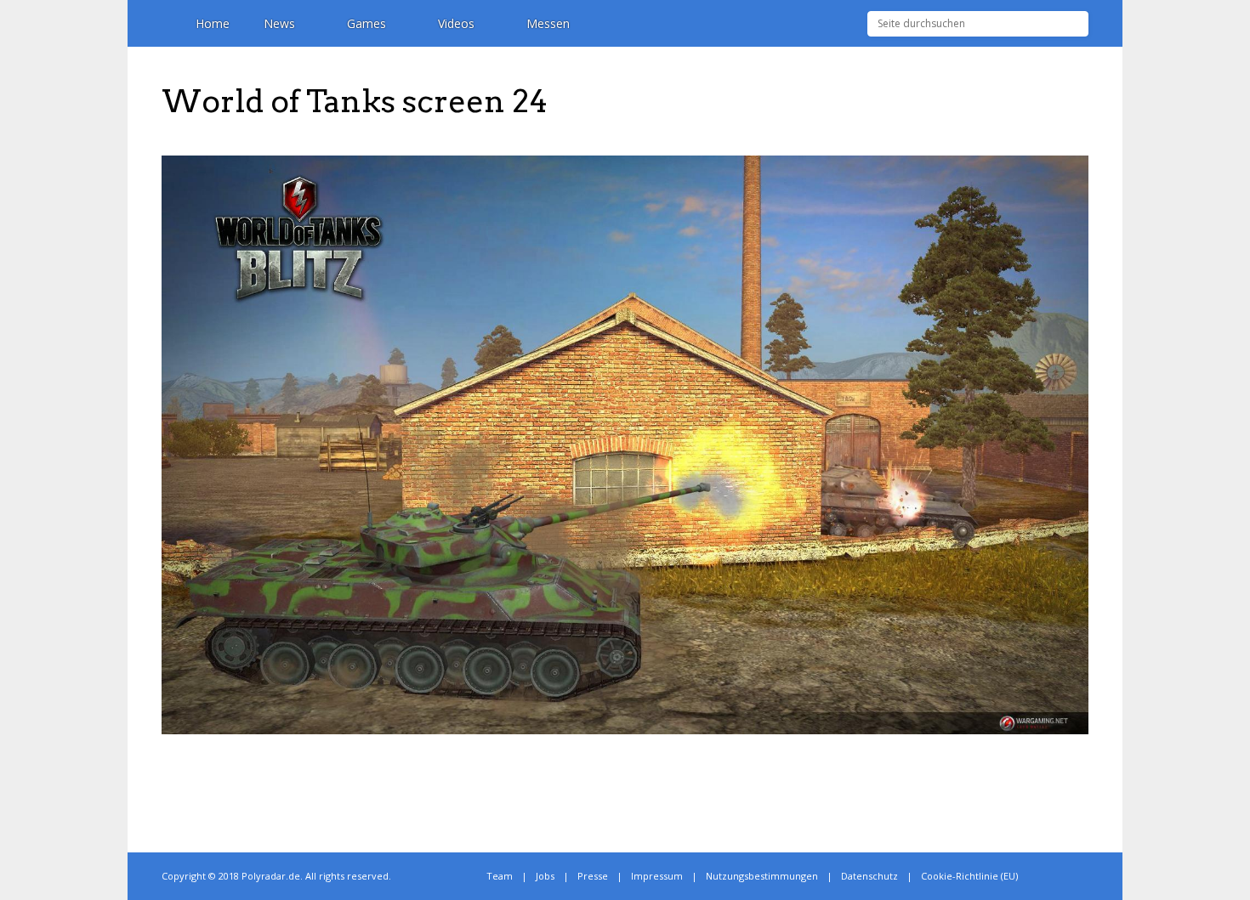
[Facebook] (1066, 876)
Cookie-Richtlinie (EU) (969, 875)
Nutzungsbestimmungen (762, 875)
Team (499, 875)
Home (213, 23)
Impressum (657, 875)
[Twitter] (1047, 876)
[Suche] (1076, 24)
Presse (592, 875)
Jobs (545, 875)
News (279, 23)
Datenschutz (869, 875)
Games (366, 23)
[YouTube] (1084, 876)
